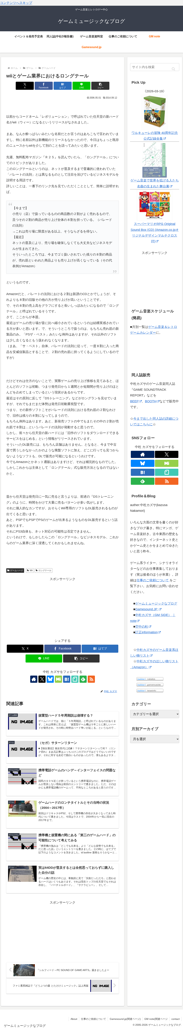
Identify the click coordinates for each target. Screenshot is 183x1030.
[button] (100, 86)
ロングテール (44, 570)
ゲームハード (16, 570)
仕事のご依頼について (153, 580)
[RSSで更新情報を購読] (91, 679)
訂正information (146, 632)
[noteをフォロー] (74, 679)
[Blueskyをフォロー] (50, 679)
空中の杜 (141, 626)
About (74, 1018)
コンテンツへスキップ (16, 3)
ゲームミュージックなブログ (156, 603)
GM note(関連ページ (156, 1018)
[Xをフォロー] (42, 679)
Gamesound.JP (146, 609)
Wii (31, 570)
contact (175, 1018)
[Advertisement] (62, 607)
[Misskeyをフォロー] (58, 679)
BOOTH (150, 401)
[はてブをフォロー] (66, 679)
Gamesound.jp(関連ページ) (125, 1018)
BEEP (134, 401)
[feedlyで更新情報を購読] (83, 679)
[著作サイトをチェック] (33, 679)
